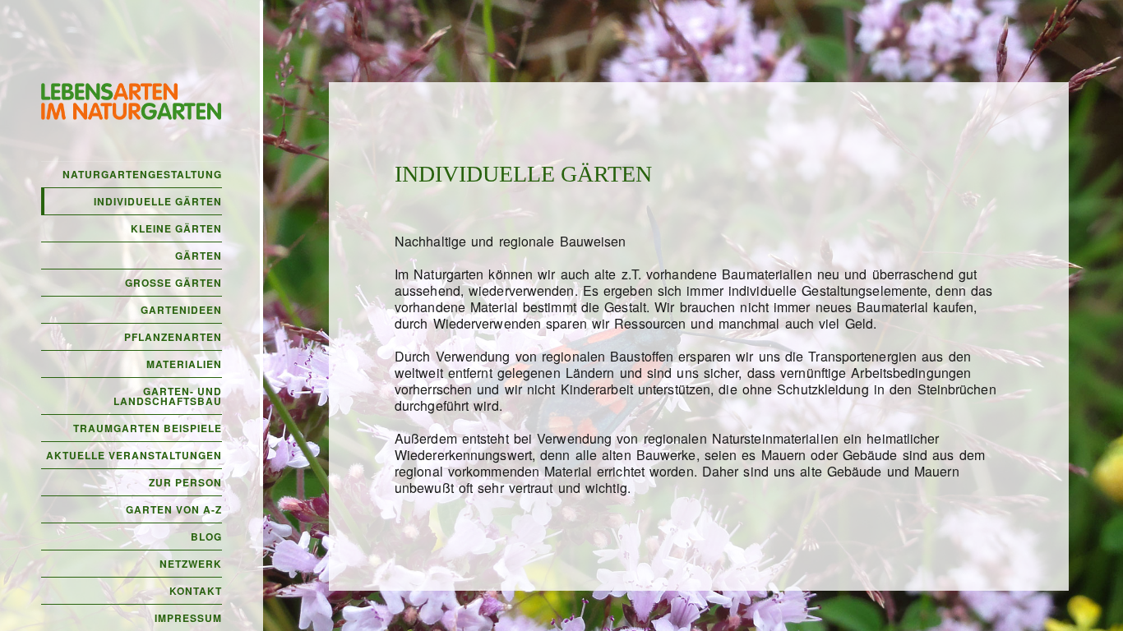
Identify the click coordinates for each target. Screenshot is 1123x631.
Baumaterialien (766, 274)
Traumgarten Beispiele (147, 428)
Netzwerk (190, 563)
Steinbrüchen (956, 389)
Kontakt (195, 590)
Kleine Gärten (176, 228)
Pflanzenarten (173, 336)
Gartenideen (181, 309)
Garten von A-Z (174, 509)
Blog (206, 536)
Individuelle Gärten (158, 201)
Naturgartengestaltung (142, 174)
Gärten (198, 255)
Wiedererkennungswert (463, 454)
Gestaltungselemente (864, 290)
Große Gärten (173, 282)
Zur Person (185, 482)
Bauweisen (593, 241)
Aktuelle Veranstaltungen (134, 455)
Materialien (184, 364)
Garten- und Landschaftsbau (167, 396)
